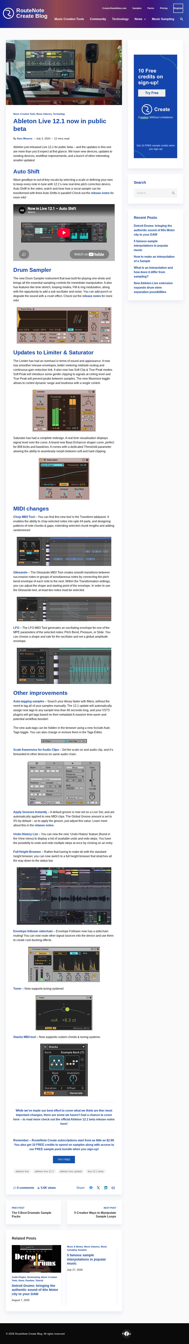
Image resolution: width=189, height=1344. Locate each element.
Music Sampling (163, 19)
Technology (120, 19)
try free (64, 1159)
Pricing (163, 8)
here (63, 1123)
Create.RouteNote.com (114, 8)
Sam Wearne (24, 138)
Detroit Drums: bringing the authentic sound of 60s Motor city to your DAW (35, 1290)
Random (29, 1280)
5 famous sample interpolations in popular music (86, 1259)
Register (178, 8)
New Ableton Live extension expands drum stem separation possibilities (153, 288)
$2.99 (110, 1140)
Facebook (126, 1333)
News (138, 19)
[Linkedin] (105, 1187)
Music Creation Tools (69, 19)
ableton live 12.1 (44, 1171)
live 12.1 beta (96, 1171)
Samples (137, 8)
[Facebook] (91, 1187)
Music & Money (75, 1246)
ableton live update (71, 1171)
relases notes (44, 825)
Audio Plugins (19, 1277)
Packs (150, 8)
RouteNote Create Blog (31, 13)
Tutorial (39, 1280)
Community (98, 19)
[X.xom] (98, 1187)
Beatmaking (33, 1277)
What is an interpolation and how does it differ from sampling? (153, 272)
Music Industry (44, 114)
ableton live (22, 1171)
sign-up (92, 1149)
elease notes (101, 193)
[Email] (113, 1187)
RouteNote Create (44, 1140)
